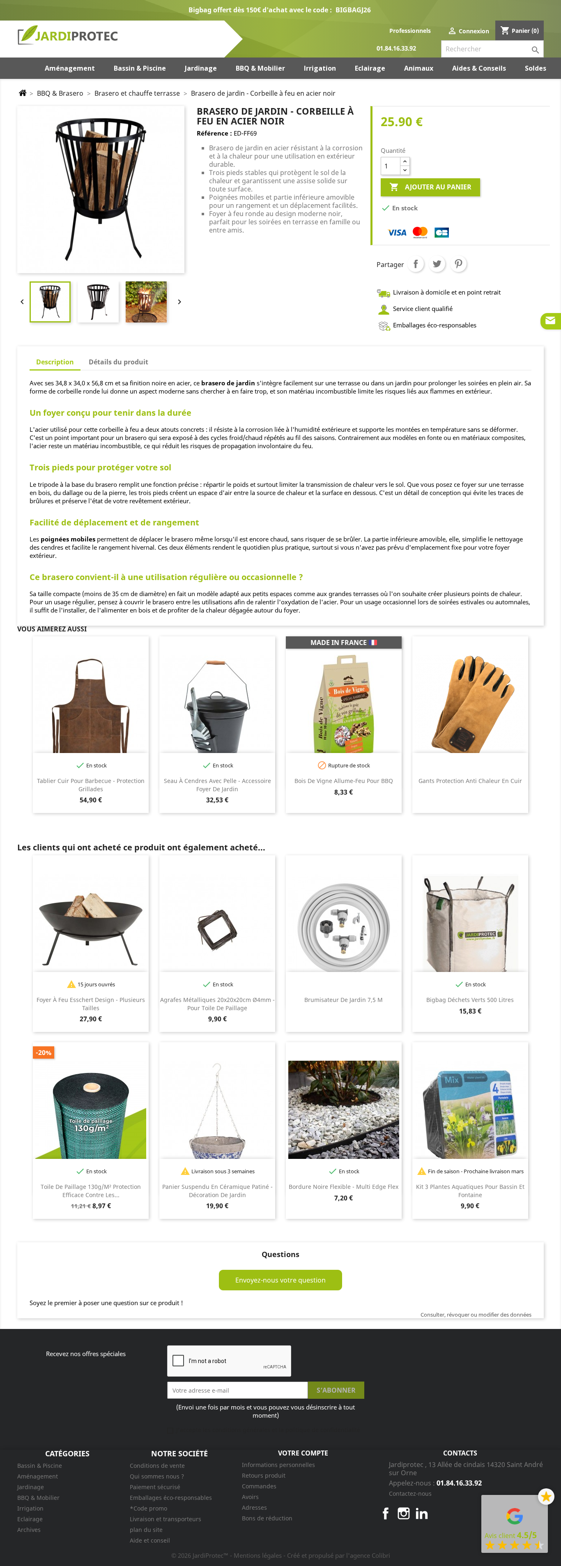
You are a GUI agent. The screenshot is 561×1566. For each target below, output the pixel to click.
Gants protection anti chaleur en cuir (470, 781)
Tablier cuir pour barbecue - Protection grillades (91, 785)
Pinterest (458, 264)
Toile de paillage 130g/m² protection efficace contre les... (91, 1191)
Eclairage (30, 1519)
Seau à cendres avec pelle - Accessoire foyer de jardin (217, 785)
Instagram (403, 1513)
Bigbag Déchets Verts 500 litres (470, 1000)
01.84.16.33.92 (396, 48)
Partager (415, 264)
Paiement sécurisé (155, 1487)
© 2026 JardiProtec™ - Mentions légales (227, 1555)
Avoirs (250, 1497)
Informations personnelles (278, 1465)
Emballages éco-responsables (171, 1498)
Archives (29, 1530)
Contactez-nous (410, 1493)
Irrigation (30, 1508)
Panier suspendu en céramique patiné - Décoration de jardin (217, 1191)
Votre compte (303, 1453)
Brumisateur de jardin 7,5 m (343, 1000)
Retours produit (263, 1475)
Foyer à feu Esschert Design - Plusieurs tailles (91, 1004)
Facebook (385, 1513)
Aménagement (37, 1476)
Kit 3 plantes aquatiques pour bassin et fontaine (470, 1191)
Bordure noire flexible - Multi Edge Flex (343, 1187)
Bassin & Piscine (39, 1465)
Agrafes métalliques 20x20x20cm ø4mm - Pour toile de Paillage (217, 1004)
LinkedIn (422, 1513)
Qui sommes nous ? (157, 1476)
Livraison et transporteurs (165, 1519)
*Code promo (148, 1508)
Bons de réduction (267, 1518)
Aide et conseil (150, 1540)
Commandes (259, 1486)
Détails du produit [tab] (118, 361)
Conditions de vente (157, 1465)
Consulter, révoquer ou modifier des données (476, 1314)
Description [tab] (55, 361)
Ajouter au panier (430, 187)
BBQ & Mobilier (38, 1498)
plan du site (146, 1530)
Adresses (254, 1507)
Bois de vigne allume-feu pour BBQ (343, 781)
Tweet (437, 264)
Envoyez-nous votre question (280, 1280)
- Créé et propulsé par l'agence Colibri (336, 1555)
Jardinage (30, 1487)
